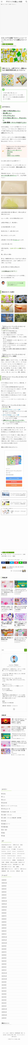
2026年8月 (4, 880)
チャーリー (9, 554)
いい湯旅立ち (9, 847)
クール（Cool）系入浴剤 (6, 853)
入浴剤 (24, 554)
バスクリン (19, 855)
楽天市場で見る (14, 481)
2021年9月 (4, 982)
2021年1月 (4, 1006)
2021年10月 (4, 979)
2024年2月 (4, 895)
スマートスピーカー (21, 853)
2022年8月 (4, 949)
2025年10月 (4, 883)
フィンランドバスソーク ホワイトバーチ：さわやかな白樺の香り (18, 494)
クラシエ (13, 851)
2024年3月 (4, 892)
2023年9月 (4, 910)
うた (4, 796)
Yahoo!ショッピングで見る (14, 478)
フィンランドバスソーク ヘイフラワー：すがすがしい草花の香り (18, 503)
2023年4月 (4, 925)
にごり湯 (4, 554)
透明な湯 (18, 871)
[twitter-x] (14, 709)
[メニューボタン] (1, 1)
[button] (3, 562)
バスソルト (4, 857)
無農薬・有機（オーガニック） (7, 868)
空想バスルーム (23, 868)
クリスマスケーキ (20, 851)
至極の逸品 (5, 826)
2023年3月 (4, 928)
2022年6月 (4, 955)
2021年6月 (4, 991)
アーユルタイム (20, 849)
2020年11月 (4, 1012)
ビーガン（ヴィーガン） (20, 857)
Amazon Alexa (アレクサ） (6, 844)
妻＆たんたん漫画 (14, 862)
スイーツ (14, 853)
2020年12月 (4, 1009)
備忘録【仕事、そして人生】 (9, 811)
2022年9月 (4, 946)
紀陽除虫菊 (4, 871)
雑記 (4, 832)
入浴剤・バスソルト (9, 44)
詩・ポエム (13, 871)
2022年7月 (4, 952)
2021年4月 (4, 997)
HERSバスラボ (16, 844)
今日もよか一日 (6, 808)
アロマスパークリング (6, 849)
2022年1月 (4, 970)
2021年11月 (4, 976)
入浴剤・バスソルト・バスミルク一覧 (18, 512)
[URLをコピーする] (25, 562)
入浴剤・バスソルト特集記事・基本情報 (12, 817)
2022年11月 (4, 940)
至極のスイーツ (6, 823)
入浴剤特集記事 (17, 1033)
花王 (8, 871)
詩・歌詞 (5, 829)
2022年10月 (4, 943)
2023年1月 (4, 934)
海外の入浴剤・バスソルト (6, 866)
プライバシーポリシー (21, 1034)
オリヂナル (4, 851)
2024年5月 (4, 886)
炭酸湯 (14, 556)
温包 (14, 866)
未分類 (4, 820)
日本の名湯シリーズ (16, 864)
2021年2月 (4, 1003)
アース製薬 (13, 849)
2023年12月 (4, 901)
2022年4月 (4, 961)
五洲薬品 (13, 860)
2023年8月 (4, 913)
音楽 (4, 835)
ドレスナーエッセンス (11, 855)
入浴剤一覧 (12, 1033)
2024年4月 (4, 889)
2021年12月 (4, 973)
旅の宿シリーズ (21, 862)
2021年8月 (4, 985)
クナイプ (9, 851)
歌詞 (23, 864)
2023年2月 (4, 931)
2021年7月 (4, 988)
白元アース (17, 868)
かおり (4, 44)
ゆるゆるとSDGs (10, 1034)
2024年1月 (4, 898)
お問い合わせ (14, 1036)
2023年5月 (4, 922)
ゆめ (19, 847)
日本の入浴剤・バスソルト (6, 556)
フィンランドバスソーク (17, 554)
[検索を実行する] (25, 650)
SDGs (4, 793)
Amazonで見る (14, 485)
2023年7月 (4, 916)
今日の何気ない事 (20, 860)
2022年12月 (4, 937)
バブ (14, 857)
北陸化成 (7, 862)
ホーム (4, 1033)
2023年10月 (4, 907)
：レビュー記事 (11, 409)
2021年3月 (4, 1000)
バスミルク (9, 857)
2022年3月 (4, 964)
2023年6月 (4, 919)
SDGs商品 (3, 847)
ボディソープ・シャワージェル (10, 805)
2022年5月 (4, 958)
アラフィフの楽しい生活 (14, 1)
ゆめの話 (5, 802)
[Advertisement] (14, 20)
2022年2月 (4, 967)
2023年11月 (4, 904)
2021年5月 (4, 994)
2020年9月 (4, 1018)
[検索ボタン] (26, 1)
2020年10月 (4, 1015)
